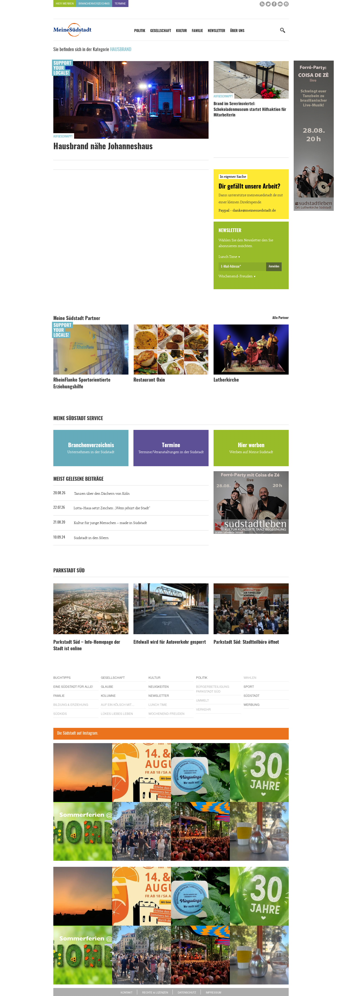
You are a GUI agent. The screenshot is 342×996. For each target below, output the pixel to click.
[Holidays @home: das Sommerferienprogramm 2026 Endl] (82, 831)
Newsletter (216, 31)
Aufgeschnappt (63, 136)
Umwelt (202, 700)
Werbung (251, 704)
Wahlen (250, 677)
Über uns (237, 31)
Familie (197, 31)
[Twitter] (268, 5)
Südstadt (251, 695)
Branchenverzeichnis (94, 3)
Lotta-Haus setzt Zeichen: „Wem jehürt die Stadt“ (112, 508)
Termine (120, 3)
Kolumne (108, 695)
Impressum (213, 992)
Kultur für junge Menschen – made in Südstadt (110, 523)
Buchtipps (62, 677)
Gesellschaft (160, 31)
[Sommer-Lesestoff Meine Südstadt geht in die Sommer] (82, 772)
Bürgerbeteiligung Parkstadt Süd (212, 688)
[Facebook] (274, 5)
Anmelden (274, 266)
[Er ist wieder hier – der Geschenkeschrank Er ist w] (259, 831)
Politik (139, 31)
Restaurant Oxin (149, 380)
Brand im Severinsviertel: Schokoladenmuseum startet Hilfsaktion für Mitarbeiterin (250, 109)
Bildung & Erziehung (70, 704)
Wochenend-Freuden (236, 276)
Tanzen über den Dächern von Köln (102, 494)
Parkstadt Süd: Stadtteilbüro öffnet (246, 642)
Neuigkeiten (158, 686)
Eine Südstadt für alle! (73, 686)
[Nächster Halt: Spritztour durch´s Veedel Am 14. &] (141, 772)
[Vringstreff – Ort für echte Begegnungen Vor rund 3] (259, 772)
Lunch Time (228, 257)
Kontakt (126, 992)
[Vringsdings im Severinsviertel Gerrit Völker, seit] (200, 772)
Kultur (181, 31)
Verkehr (203, 709)
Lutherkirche (226, 380)
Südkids (60, 713)
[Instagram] (286, 5)
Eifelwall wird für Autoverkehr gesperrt (169, 642)
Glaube (107, 686)
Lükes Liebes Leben (117, 713)
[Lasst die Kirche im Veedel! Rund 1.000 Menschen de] (141, 831)
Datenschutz (187, 992)
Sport (249, 686)
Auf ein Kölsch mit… (117, 704)
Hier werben (65, 3)
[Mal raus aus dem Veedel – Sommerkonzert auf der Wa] (200, 831)
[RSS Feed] (262, 5)
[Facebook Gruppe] (280, 5)
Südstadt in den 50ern (91, 538)
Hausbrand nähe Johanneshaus (103, 147)
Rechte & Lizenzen (155, 992)
